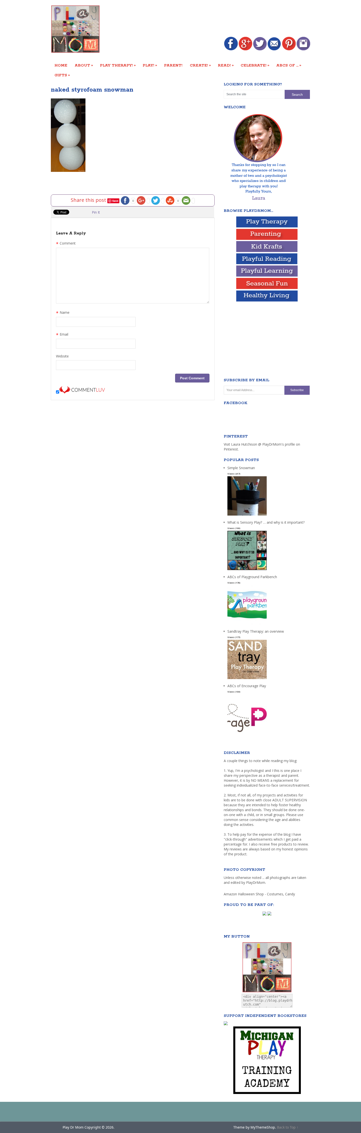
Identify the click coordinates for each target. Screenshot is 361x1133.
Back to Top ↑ (287, 1127)
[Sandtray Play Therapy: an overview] (247, 679)
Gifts (62, 75)
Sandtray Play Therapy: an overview (255, 631)
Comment (66, 244)
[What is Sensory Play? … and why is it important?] (247, 570)
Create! (200, 65)
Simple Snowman (241, 467)
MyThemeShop (262, 1127)
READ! (226, 65)
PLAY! (150, 65)
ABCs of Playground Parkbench (252, 576)
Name (62, 313)
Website (62, 356)
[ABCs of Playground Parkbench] (247, 624)
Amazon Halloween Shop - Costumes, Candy (260, 894)
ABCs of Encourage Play (246, 685)
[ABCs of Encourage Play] (247, 733)
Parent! (173, 65)
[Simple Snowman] (247, 515)
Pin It (96, 212)
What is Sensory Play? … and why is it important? (266, 522)
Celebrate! (255, 65)
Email (62, 335)
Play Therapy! (118, 65)
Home (61, 65)
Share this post (89, 200)
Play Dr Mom (73, 1127)
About (84, 65)
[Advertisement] (220, 19)
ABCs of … (288, 65)
